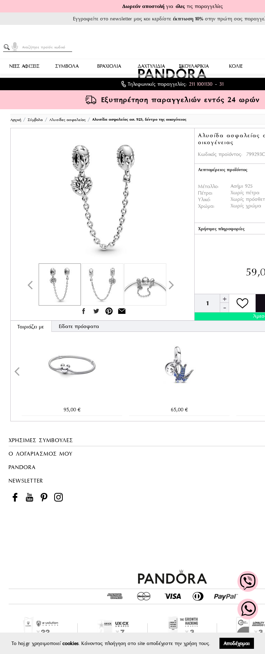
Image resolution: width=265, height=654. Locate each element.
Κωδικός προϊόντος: (220, 154)
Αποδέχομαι (237, 643)
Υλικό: (204, 199)
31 (221, 84)
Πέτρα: (205, 193)
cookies (70, 643)
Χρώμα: (206, 206)
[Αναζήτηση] (8, 47)
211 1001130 (201, 84)
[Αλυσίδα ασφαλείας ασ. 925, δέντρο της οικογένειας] (102, 197)
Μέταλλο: (208, 186)
